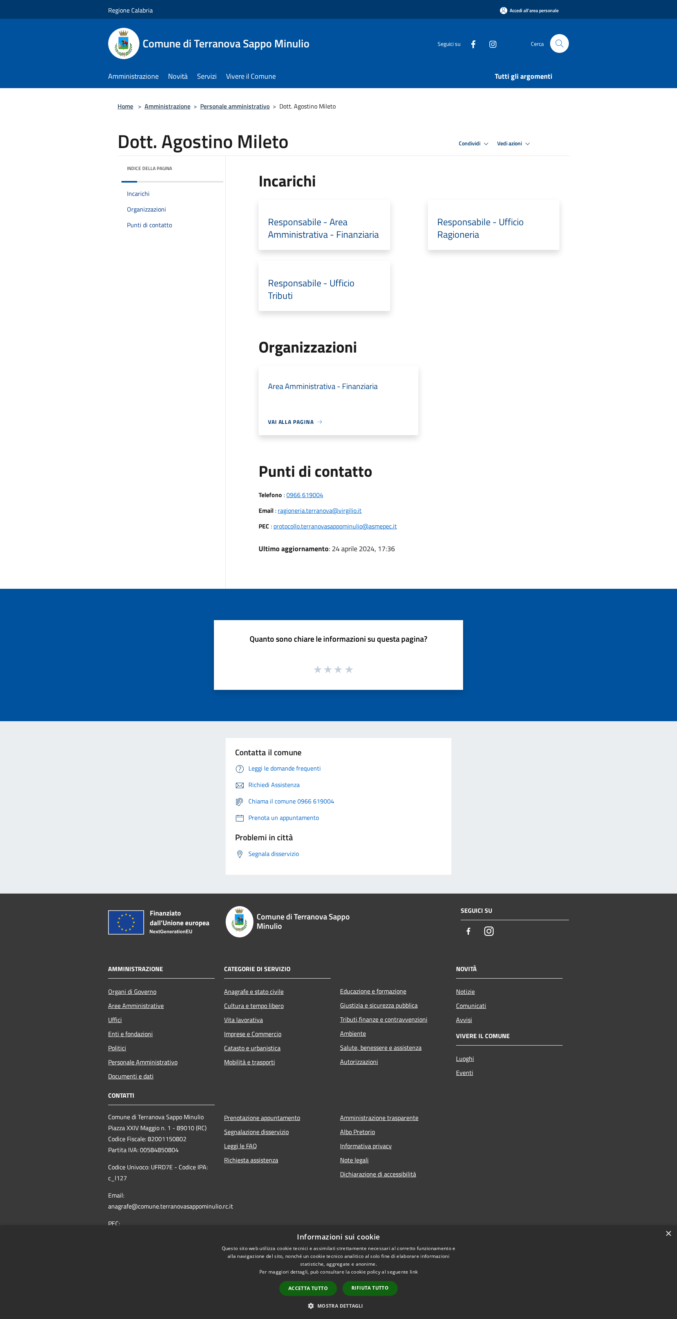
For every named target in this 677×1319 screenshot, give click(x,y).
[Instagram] (490, 43)
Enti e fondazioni (130, 1034)
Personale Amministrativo (142, 1062)
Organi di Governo (132, 991)
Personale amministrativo (235, 106)
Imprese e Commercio (252, 1034)
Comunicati (471, 1005)
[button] (338, 1306)
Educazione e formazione (373, 991)
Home (125, 106)
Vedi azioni (510, 143)
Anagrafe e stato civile (254, 991)
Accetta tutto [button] (308, 1288)
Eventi (464, 1072)
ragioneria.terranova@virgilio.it (320, 510)
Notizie (465, 991)
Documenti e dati (131, 1076)
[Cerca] (559, 43)
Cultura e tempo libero (254, 1005)
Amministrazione (167, 106)
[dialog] (338, 1272)
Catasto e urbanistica (252, 1048)
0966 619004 (304, 494)
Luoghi (465, 1058)
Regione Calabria (130, 10)
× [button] (668, 1234)
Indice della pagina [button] (149, 168)
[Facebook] (470, 43)
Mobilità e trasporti (249, 1062)
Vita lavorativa (243, 1019)
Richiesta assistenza (251, 1160)
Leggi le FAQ (240, 1146)
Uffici (115, 1019)
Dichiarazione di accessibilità (378, 1174)
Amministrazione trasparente (379, 1117)
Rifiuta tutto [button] (370, 1288)
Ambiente (353, 1033)
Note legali (354, 1160)
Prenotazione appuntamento (262, 1117)
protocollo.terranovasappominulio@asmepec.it (335, 526)
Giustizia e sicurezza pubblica (379, 1005)
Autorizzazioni (359, 1061)
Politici (117, 1048)
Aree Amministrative (136, 1005)
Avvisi (464, 1019)
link (414, 1271)
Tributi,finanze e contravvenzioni (383, 1019)
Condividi (470, 143)
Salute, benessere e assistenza (381, 1047)
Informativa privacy (366, 1146)
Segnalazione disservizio (256, 1131)
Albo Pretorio (357, 1131)
